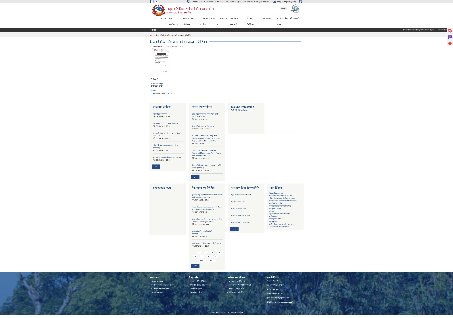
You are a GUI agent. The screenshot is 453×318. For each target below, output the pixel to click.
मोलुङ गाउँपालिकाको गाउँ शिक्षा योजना (203, 126)
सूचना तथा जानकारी (234, 21)
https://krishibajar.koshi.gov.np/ (280, 195)
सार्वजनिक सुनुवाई (196, 289)
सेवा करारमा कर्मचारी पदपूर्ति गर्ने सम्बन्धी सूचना (407, 30)
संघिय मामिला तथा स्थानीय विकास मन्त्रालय (282, 198)
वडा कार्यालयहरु (173, 21)
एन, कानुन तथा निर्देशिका (160, 289)
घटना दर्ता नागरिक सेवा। (238, 281)
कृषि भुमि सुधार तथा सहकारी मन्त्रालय (280, 224)
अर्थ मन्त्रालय (273, 216)
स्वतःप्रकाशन (268, 18)
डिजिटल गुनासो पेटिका (237, 292)
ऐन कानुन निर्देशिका (250, 21)
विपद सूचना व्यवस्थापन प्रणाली (240, 285)
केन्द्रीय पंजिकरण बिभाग (276, 203)
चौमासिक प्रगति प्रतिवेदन (199, 285)
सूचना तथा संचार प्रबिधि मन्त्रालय (279, 214)
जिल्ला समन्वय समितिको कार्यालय (279, 227)
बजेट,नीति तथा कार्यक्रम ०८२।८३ (163, 114)
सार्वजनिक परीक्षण (196, 292)
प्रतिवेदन (223, 18)
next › (202, 260)
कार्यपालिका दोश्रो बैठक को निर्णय (240, 223)
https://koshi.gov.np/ (276, 193)
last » (212, 260)
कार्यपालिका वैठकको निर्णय (238, 209)
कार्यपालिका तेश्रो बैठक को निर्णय (240, 216)
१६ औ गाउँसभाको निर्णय (238, 202)
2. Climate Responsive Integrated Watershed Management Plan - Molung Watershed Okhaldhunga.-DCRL (206, 138)
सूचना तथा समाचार (157, 83)
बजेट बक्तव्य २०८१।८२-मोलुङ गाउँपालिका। (166, 123)
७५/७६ (153, 90)
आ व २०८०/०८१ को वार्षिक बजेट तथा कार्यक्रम (167, 157)
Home (151, 35)
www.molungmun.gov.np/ (283, 302)
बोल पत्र (272, 211)
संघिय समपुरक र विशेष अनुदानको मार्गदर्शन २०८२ (206, 243)
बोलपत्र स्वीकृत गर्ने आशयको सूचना (288, 21)
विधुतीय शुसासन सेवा (209, 21)
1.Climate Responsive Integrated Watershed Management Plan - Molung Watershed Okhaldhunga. (206, 153)
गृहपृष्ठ (154, 18)
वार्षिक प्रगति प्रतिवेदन (198, 281)
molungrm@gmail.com (280, 298)
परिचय (163, 18)
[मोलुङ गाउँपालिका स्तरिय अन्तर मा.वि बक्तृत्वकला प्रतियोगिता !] (161, 61)
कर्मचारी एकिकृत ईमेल (236, 289)
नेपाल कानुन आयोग (274, 219)
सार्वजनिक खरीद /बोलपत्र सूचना (162, 285)
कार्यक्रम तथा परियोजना (188, 21)
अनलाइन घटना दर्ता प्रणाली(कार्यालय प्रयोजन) (283, 201)
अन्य (156, 167)
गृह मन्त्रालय (273, 221)
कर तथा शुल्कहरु (157, 292)
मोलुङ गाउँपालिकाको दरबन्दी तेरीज (241, 195)
